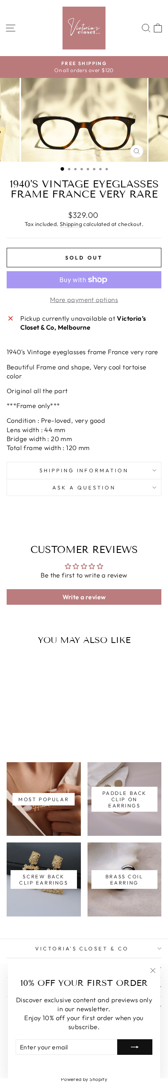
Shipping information (84, 470)
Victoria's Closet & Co (82, 948)
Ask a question (84, 487)
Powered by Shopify (84, 1079)
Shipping (71, 224)
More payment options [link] (84, 299)
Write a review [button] (84, 597)
